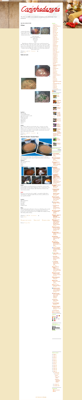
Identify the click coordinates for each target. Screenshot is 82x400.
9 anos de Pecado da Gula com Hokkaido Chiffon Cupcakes (56, 289)
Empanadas (55, 45)
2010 (54, 365)
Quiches (54, 80)
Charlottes (55, 39)
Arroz (54, 27)
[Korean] (59, 319)
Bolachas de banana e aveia (56, 282)
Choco (54, 40)
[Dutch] (57, 317)
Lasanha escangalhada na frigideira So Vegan (56, 207)
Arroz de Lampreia (58, 144)
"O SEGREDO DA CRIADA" (56, 212)
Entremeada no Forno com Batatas (59, 102)
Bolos (54, 33)
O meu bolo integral (57, 285)
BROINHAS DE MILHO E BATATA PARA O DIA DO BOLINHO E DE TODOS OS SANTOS (56, 222)
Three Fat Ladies (56, 293)
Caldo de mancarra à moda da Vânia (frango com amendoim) (57, 296)
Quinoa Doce (55, 277)
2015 (54, 357)
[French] (57, 316)
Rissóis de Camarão (59, 108)
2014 (54, 359)
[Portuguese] (55, 319)
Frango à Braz (55, 300)
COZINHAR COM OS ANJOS (57, 185)
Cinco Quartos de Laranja (56, 162)
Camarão (54, 35)
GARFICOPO (55, 236)
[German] (59, 316)
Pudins (54, 78)
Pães (54, 63)
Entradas (54, 46)
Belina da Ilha (56, 284)
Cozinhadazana (40, 10)
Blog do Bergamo (56, 312)
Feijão (54, 50)
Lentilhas (55, 58)
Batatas (54, 30)
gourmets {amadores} (55, 167)
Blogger (44, 397)
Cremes (54, 42)
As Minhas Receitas (56, 157)
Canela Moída (55, 253)
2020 (54, 356)
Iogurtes (54, 54)
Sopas (54, 84)
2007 (54, 369)
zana (55, 391)
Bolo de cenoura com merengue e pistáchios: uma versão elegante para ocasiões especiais (57, 180)
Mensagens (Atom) (27, 222)
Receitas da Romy (56, 193)
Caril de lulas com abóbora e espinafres (57, 164)
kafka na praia (56, 202)
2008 (54, 368)
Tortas (54, 87)
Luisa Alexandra (56, 153)
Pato (54, 69)
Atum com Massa (56, 105)
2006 (54, 371)
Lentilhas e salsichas (57, 253)
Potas (54, 77)
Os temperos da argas (56, 267)
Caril (54, 36)
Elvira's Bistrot (56, 303)
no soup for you (56, 205)
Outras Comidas (56, 196)
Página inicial (37, 220)
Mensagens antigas (46, 220)
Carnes (25, 52)
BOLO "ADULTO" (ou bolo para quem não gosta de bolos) (56, 198)
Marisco (54, 59)
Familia (54, 49)
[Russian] (53, 319)
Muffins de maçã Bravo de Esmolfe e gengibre (56, 258)
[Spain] (53, 317)
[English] (54, 316)
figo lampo (55, 256)
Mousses (25, 216)
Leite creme (58, 96)
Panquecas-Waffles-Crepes (57, 65)
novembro (56, 372)
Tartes (54, 86)
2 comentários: (33, 132)
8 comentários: (33, 51)
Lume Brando (55, 261)
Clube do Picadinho (56, 306)
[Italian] (55, 317)
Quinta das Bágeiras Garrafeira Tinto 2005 (56, 238)
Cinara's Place (55, 232)
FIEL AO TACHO (56, 189)
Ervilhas (54, 48)
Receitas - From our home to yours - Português (57, 215)
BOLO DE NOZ (55, 186)
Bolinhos (54, 32)
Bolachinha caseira (56, 217)
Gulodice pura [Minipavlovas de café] (56, 263)
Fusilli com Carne (24, 55)
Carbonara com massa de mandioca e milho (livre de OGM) (57, 269)
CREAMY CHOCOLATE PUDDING (57, 233)
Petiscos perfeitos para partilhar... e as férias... (57, 244)
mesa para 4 (55, 299)
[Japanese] (57, 319)
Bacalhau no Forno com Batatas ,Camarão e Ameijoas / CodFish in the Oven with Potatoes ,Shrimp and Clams (57, 132)
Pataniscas (55, 68)
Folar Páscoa (55, 52)
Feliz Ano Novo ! (56, 303)
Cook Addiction (56, 310)
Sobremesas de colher (57, 81)
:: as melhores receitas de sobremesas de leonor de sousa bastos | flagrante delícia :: (56, 176)
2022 (54, 354)
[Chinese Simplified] (55, 320)
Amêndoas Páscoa (56, 26)
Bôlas (54, 31)
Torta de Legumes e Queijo (56, 159)
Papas (54, 67)
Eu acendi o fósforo (56, 202)
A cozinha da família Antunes (56, 242)
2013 (54, 360)
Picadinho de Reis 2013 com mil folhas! (57, 308)
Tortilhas (55, 88)
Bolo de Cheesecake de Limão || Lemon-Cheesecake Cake (56, 228)
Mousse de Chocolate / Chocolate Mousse (29, 137)
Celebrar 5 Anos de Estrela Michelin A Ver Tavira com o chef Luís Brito (56, 170)
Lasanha (54, 57)
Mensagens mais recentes (26, 220)
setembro (56, 385)
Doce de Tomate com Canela (56, 155)
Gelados (54, 53)
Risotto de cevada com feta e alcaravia (57, 274)
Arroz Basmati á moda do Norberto (59, 125)
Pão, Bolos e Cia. (56, 219)
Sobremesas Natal (56, 83)
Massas (25, 134)
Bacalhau (55, 28)
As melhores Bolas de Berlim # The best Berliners (57, 249)
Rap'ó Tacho (55, 280)
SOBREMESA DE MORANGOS (56, 190)
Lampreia (54, 55)
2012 (54, 362)
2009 (54, 366)
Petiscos (54, 73)
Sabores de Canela (56, 272)
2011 (54, 363)
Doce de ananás (55, 194)
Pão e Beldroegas (56, 277)
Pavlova (54, 71)
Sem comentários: (34, 215)
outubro (56, 384)
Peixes (54, 72)
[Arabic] (53, 320)
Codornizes (55, 41)
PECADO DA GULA (56, 288)
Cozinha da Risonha (56, 210)
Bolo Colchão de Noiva (58, 139)
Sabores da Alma (56, 226)
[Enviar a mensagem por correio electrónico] (37, 51)
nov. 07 (56, 374)
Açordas (54, 24)
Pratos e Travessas (56, 247)
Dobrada (22, 25)
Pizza (54, 76)
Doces (54, 44)
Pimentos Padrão (56, 74)
